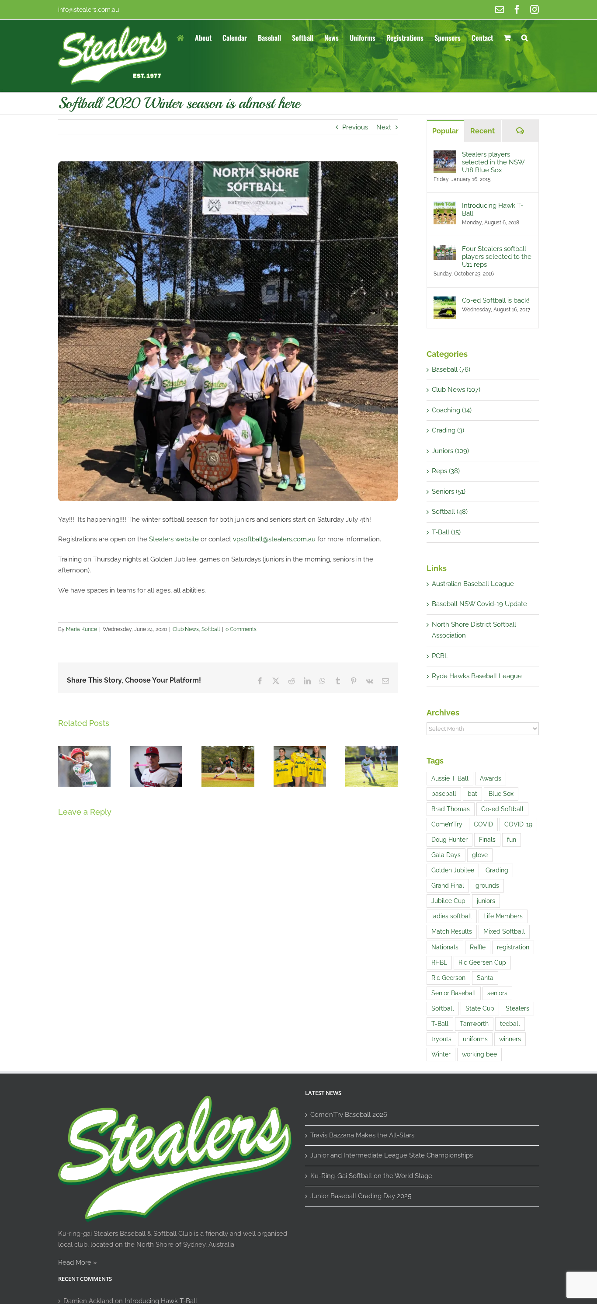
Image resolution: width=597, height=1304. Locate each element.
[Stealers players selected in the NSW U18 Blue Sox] (445, 156)
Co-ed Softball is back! (496, 300)
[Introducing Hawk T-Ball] (445, 207)
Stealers (517, 1008)
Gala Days (446, 854)
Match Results (451, 931)
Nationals (444, 947)
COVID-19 (518, 824)
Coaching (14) (452, 410)
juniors (486, 900)
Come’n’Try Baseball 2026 (348, 1115)
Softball (210, 629)
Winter (441, 1054)
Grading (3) (448, 430)
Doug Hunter (449, 839)
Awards (490, 778)
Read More (74, 1262)
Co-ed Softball (502, 808)
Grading (497, 870)
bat (472, 793)
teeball (510, 1023)
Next (383, 127)
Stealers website (174, 539)
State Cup (479, 1008)
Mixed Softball (504, 931)
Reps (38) (446, 471)
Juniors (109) (450, 451)
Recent (482, 131)
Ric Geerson (448, 977)
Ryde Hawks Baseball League (477, 676)
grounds (487, 885)
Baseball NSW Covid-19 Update (479, 604)
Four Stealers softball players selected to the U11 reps (496, 256)
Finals (487, 839)
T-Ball (439, 1023)
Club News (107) (456, 390)
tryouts (441, 1039)
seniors (497, 993)
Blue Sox (501, 793)
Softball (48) (450, 512)
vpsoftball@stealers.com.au (274, 539)
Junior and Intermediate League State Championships (391, 1155)
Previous (355, 127)
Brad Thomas (450, 808)
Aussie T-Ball (450, 778)
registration (513, 947)
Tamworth (474, 1023)
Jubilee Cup (448, 900)
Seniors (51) (448, 491)
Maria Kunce (81, 629)
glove (480, 854)
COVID (483, 824)
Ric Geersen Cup (482, 962)
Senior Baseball (453, 993)
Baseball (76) (451, 369)
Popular (445, 131)
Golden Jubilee (452, 870)
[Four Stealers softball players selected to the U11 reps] (445, 250)
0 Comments (241, 629)
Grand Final (447, 885)
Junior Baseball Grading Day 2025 (360, 1196)
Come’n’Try (446, 824)
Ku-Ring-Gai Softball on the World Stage (371, 1176)
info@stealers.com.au (88, 9)
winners (510, 1039)
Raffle (478, 947)
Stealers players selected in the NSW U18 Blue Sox (493, 162)
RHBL (439, 962)
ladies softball (451, 916)
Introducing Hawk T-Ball (492, 209)
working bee (479, 1054)
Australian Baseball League (473, 584)
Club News (186, 629)
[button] (524, 37)
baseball (443, 793)
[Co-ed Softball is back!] (445, 302)
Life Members (503, 916)
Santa (485, 977)
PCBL (440, 656)
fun (511, 839)
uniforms (475, 1039)
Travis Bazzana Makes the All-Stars (362, 1135)
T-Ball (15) (446, 532)
